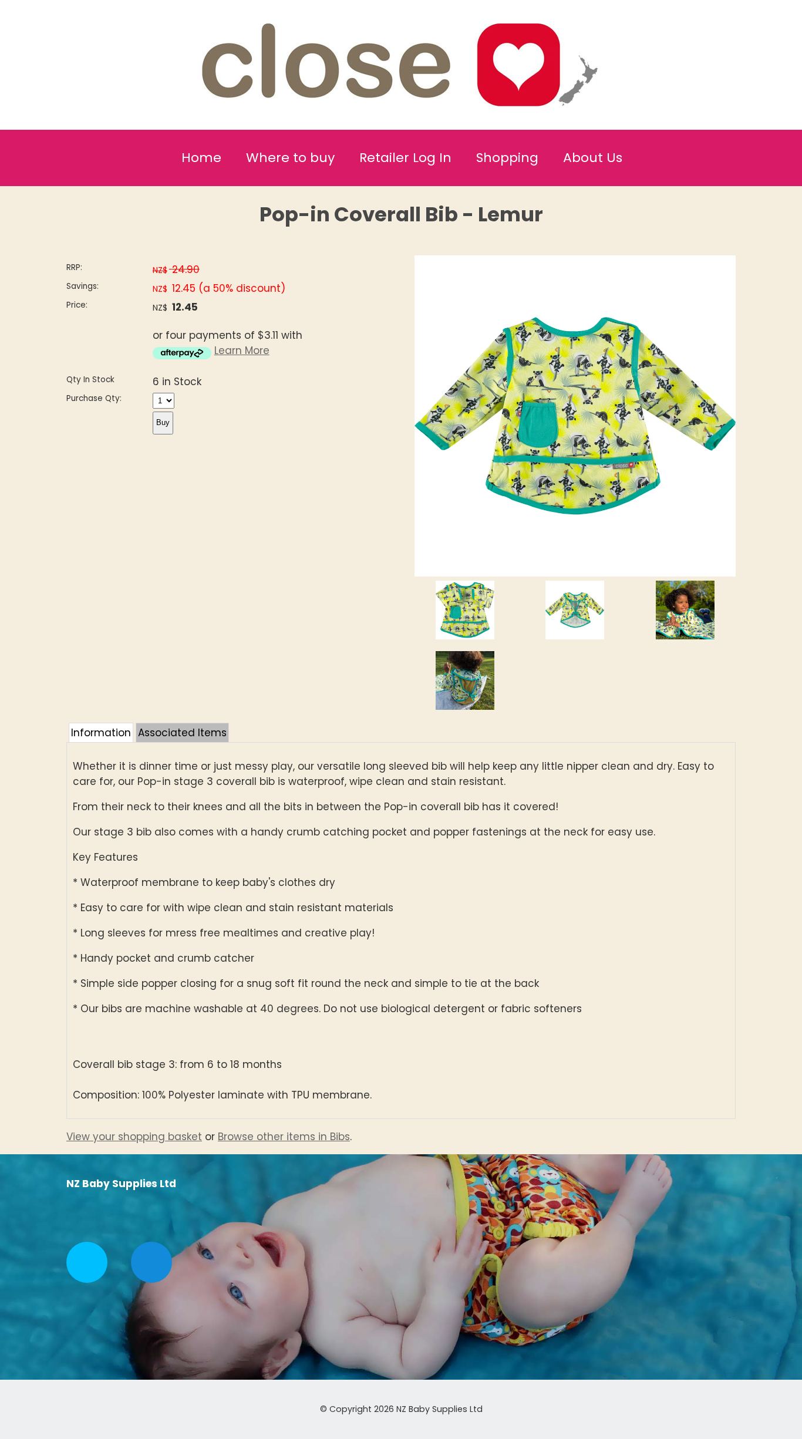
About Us (592, 158)
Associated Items (182, 733)
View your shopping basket (134, 1137)
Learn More (241, 350)
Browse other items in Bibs (284, 1137)
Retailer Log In (405, 158)
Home (201, 158)
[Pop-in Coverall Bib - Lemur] (575, 573)
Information (101, 733)
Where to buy (290, 158)
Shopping (507, 158)
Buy (163, 422)
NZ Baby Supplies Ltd (439, 1409)
